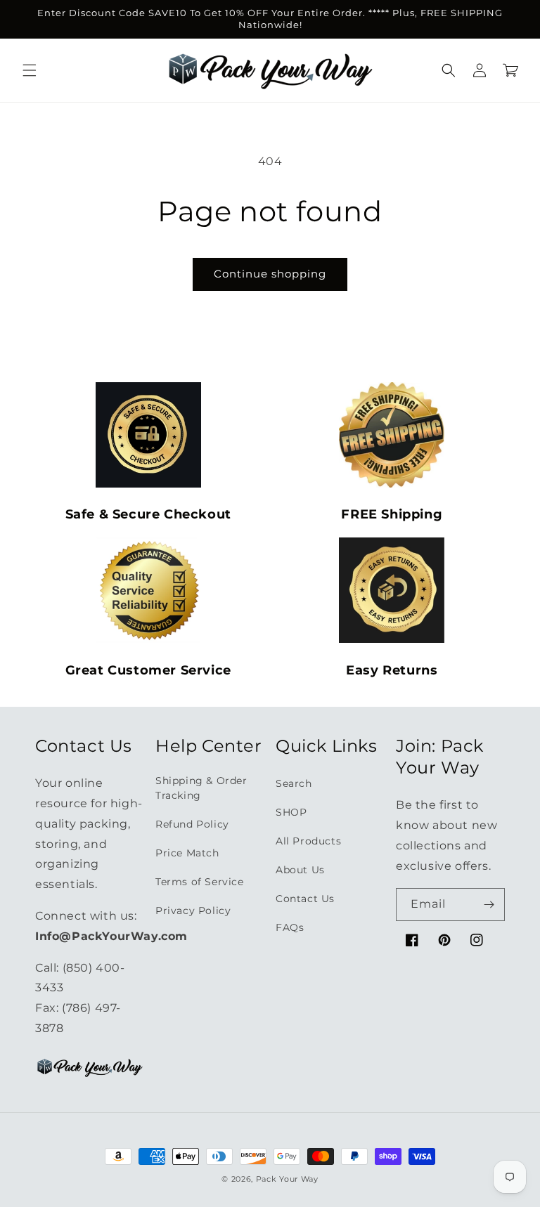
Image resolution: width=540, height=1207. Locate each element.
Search (294, 783)
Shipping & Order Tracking (201, 788)
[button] (29, 70)
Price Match (187, 853)
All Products (308, 841)
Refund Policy (192, 824)
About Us (300, 869)
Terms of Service (199, 881)
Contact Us (305, 898)
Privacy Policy (193, 910)
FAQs (290, 927)
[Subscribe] (488, 904)
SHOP (291, 812)
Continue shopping (270, 273)
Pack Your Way (287, 1179)
